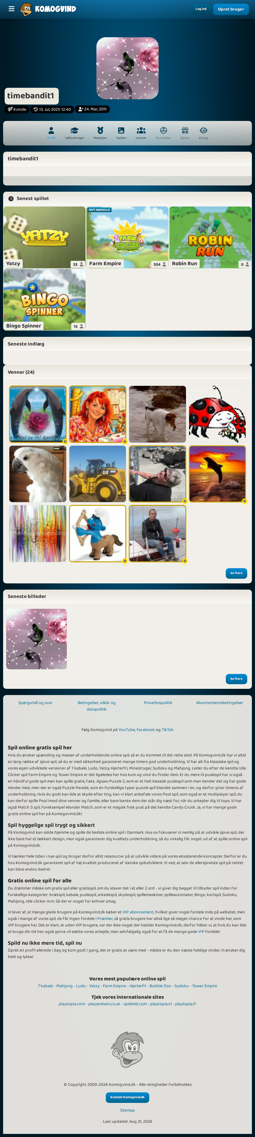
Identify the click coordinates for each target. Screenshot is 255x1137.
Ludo (81, 986)
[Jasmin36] (98, 414)
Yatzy (94, 986)
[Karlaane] (158, 474)
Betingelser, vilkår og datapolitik (97, 706)
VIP (201, 931)
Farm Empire (114, 986)
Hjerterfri (137, 986)
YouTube (126, 729)
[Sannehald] (98, 534)
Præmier (105, 918)
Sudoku (181, 986)
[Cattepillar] (98, 474)
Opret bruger (231, 9)
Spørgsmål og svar (35, 702)
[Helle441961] (218, 474)
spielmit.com (135, 1004)
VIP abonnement (138, 912)
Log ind (201, 9)
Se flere (236, 573)
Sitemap (127, 1110)
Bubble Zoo (160, 986)
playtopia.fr (185, 1004)
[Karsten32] (158, 534)
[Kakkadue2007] (38, 474)
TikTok (168, 729)
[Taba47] (158, 414)
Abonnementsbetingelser (219, 702)
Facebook (146, 729)
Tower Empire (204, 986)
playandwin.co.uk (104, 1004)
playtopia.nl (161, 1004)
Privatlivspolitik (158, 702)
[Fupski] (218, 414)
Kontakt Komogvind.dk (127, 1097)
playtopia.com (72, 1004)
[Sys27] (38, 414)
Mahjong (64, 986)
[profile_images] (36, 639)
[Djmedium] (38, 534)
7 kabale (45, 986)
